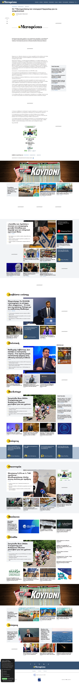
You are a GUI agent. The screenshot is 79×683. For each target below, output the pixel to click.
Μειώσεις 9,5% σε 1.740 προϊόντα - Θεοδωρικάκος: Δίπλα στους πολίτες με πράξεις (19, 476)
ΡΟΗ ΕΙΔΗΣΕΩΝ (65, 2)
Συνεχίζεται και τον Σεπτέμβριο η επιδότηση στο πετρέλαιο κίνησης (13, 508)
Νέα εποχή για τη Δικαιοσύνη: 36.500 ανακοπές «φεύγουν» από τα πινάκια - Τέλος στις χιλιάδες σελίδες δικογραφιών (48, 579)
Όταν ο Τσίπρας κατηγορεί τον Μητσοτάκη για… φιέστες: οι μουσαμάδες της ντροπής (13, 336)
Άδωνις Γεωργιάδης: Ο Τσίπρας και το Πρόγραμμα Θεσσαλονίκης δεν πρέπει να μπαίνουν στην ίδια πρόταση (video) (58, 87)
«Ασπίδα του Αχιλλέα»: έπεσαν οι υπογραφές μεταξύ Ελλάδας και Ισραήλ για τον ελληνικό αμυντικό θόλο (19, 228)
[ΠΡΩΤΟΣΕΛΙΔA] (64, 355)
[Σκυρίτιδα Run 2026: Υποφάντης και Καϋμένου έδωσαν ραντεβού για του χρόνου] (39, 408)
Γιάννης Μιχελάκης (15, 456)
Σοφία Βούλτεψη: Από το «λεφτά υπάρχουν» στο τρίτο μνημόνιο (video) (14, 433)
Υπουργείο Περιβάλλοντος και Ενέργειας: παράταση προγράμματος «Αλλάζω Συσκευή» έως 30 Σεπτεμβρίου (14, 579)
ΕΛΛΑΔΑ (13, 233)
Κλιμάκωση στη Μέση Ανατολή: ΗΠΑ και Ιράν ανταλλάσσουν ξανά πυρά (64, 654)
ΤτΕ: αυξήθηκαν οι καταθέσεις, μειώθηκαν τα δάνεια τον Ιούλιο (46, 530)
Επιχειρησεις (51, 2)
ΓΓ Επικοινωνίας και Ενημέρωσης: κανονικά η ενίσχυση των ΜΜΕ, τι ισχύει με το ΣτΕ (47, 385)
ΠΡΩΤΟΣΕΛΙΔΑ (71, 2)
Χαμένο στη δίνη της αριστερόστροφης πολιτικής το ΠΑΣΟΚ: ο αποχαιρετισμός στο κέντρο (48, 274)
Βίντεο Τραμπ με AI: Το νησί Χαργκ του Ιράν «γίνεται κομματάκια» (30, 654)
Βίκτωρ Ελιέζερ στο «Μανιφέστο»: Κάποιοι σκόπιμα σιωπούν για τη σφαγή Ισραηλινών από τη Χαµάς (14, 274)
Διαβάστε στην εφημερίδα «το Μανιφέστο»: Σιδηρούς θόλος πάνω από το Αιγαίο (64, 546)
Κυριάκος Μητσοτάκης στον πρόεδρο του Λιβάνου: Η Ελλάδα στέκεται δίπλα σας (31, 259)
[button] (8, 680)
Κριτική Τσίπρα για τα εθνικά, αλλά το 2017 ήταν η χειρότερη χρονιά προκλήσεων (31, 274)
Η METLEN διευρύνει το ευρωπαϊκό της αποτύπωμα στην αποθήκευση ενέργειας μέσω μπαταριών (64, 530)
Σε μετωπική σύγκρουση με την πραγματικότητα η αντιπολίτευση (30, 328)
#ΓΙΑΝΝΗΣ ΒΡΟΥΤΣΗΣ (20, 6)
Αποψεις (41, 2)
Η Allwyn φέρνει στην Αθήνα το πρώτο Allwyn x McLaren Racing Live (64, 193)
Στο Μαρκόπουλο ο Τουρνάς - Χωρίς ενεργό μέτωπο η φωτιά (64, 557)
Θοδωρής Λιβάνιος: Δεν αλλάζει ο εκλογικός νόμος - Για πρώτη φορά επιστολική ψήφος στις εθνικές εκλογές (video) (58, 71)
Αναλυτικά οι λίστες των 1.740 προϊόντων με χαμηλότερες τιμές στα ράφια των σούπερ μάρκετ (47, 259)
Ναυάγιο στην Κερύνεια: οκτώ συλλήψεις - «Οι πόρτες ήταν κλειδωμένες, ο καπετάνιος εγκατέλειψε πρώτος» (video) (45, 634)
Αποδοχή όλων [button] (4, 678)
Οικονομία (14, 466)
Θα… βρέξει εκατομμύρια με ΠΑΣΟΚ (31, 447)
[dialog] (8, 670)
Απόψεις (13, 441)
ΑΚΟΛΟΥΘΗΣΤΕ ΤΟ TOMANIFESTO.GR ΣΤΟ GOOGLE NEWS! (22, 157)
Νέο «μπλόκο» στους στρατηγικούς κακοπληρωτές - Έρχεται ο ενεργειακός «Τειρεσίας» (47, 508)
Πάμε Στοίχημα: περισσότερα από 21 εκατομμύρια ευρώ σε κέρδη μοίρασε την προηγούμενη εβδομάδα (47, 194)
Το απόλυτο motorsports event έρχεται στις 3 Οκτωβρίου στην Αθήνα (12, 190)
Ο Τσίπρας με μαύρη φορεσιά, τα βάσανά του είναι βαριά (63, 223)
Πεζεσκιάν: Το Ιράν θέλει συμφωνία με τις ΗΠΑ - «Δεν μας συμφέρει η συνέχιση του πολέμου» (12, 635)
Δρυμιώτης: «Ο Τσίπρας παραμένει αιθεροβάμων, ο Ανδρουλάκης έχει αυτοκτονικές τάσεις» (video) (47, 433)
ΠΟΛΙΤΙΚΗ (56, 73)
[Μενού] (75, 2)
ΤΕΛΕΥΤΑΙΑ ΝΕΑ (55, 66)
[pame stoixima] (39, 171)
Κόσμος (13, 625)
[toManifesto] (9, 2)
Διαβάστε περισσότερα (9, 667)
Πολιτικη (36, 2)
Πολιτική (13, 343)
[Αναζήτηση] (76, 2)
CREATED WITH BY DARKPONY (66, 679)
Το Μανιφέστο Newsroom (22, 13)
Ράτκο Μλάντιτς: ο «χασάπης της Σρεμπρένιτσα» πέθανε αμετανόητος (47, 654)
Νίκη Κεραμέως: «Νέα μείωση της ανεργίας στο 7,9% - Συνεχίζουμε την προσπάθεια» (47, 336)
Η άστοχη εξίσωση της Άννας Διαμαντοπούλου (63, 251)
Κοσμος (60, 2)
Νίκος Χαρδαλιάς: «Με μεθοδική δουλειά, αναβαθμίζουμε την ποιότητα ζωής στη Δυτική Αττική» (31, 579)
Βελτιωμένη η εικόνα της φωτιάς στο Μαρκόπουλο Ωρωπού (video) (64, 562)
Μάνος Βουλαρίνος (31, 456)
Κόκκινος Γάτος (66, 231)
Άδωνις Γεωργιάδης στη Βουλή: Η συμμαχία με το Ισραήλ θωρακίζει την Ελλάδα (58, 76)
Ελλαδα (56, 2)
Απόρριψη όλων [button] (10, 678)
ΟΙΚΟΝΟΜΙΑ (45, 261)
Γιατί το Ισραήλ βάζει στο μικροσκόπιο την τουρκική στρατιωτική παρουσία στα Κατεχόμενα (14, 448)
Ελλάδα (12, 537)
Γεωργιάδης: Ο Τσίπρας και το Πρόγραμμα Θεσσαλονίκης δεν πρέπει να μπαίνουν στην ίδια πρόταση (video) (31, 386)
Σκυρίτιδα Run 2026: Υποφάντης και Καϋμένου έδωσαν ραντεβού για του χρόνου (58, 81)
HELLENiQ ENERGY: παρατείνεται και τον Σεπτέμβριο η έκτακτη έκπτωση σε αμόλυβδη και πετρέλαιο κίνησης (12, 526)
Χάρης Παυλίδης (64, 259)
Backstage (14, 391)
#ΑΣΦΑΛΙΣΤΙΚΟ (27, 6)
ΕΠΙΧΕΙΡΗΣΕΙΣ (14, 6)
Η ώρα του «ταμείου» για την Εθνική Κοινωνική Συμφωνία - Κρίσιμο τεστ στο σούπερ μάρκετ (64, 505)
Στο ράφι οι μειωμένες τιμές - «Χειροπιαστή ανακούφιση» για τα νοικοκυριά (30, 508)
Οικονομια (46, 2)
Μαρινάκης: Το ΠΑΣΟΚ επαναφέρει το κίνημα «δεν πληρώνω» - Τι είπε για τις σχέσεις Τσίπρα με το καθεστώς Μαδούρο (19, 305)
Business (13, 516)
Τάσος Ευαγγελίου (31, 337)
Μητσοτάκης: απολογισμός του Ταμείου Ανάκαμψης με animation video (63, 245)
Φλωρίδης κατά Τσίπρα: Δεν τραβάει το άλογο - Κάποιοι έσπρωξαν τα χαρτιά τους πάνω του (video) (30, 433)
